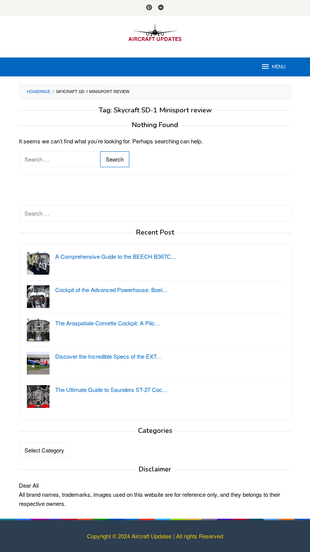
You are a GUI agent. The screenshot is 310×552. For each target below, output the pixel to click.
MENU (278, 67)
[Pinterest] (149, 8)
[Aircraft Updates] (154, 32)
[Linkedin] (161, 8)
